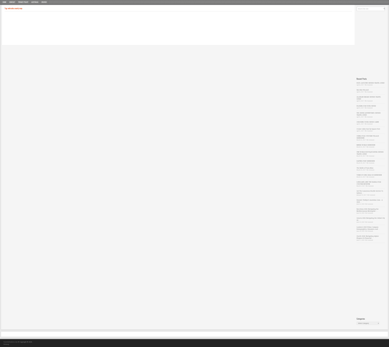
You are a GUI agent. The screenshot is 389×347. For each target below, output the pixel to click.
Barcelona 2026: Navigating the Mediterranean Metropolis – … (368, 210)
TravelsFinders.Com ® (11, 342)
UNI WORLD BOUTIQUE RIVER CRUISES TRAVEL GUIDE (370, 153)
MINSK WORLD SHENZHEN (366, 145)
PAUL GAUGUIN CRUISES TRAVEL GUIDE (370, 83)
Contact (12, 2)
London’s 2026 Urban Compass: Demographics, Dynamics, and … (368, 228)
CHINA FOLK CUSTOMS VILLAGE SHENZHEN (368, 137)
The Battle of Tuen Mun (365, 168)
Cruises (44, 2)
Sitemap (6, 344)
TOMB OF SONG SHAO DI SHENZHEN (369, 175)
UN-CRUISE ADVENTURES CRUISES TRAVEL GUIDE (369, 114)
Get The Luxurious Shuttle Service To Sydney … (370, 192)
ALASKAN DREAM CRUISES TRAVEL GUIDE (369, 98)
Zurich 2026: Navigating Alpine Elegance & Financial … (368, 237)
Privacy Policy (23, 2)
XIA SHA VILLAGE (363, 90)
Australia (34, 2)
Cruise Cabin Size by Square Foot (368, 129)
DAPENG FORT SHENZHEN (366, 161)
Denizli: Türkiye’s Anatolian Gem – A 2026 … (370, 201)
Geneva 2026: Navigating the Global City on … (371, 219)
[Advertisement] (65, 28)
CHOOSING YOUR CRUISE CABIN (368, 122)
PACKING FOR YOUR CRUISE (366, 106)
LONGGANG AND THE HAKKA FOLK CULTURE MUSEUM (369, 183)
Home (4, 2)
